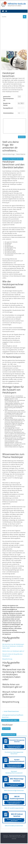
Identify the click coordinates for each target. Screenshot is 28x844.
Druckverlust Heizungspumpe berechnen (14, 753)
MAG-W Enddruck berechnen (14, 826)
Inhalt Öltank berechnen (10, 711)
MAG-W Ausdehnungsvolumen (14, 808)
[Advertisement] (14, 33)
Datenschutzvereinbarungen (15, 835)
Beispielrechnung (7, 659)
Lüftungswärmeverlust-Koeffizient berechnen (12, 716)
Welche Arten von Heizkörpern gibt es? (13, 651)
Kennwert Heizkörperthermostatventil (14, 772)
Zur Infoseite (6, 728)
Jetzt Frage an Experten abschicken (13, 159)
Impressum (5, 835)
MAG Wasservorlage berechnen (14, 790)
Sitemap (23, 835)
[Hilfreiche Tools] (3, 11)
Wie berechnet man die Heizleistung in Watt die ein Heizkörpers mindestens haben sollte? (13, 646)
